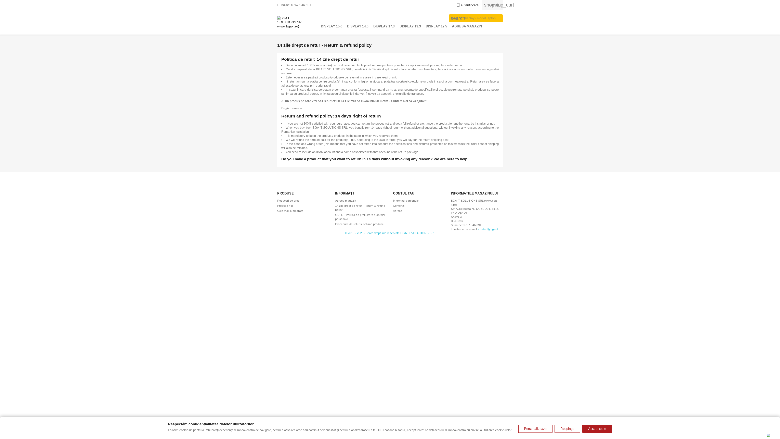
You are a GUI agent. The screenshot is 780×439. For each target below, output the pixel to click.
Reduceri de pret (288, 200)
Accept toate (597, 428)
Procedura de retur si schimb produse (359, 224)
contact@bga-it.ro (489, 229)
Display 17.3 (384, 26)
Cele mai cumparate (290, 210)
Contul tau (403, 193)
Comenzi (398, 205)
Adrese (397, 210)
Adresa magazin (467, 26)
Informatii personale (406, 200)
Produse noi (285, 205)
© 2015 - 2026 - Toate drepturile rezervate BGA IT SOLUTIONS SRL (390, 233)
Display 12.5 (436, 26)
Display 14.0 (357, 26)
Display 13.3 (410, 26)
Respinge (567, 428)
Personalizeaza (535, 428)
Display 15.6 (331, 26)
